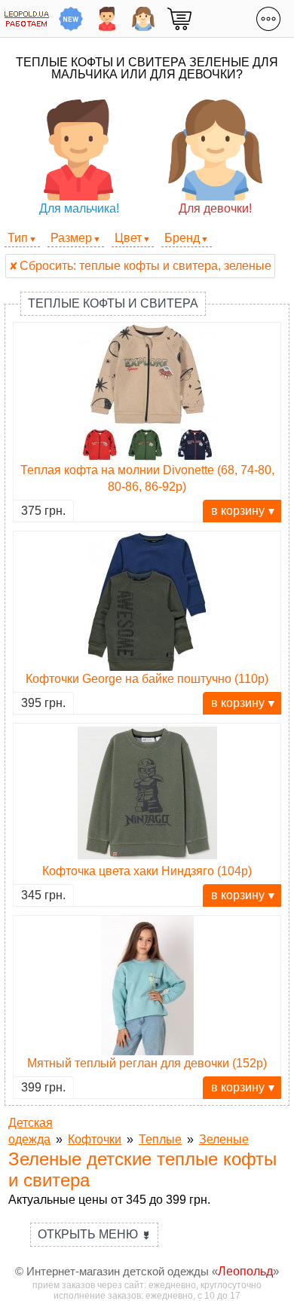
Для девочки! (215, 208)
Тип (18, 237)
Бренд (182, 237)
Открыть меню (94, 1234)
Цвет (128, 237)
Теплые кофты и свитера (113, 303)
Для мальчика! (79, 208)
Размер (71, 237)
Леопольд (245, 1271)
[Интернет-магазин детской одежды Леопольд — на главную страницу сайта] (27, 18)
